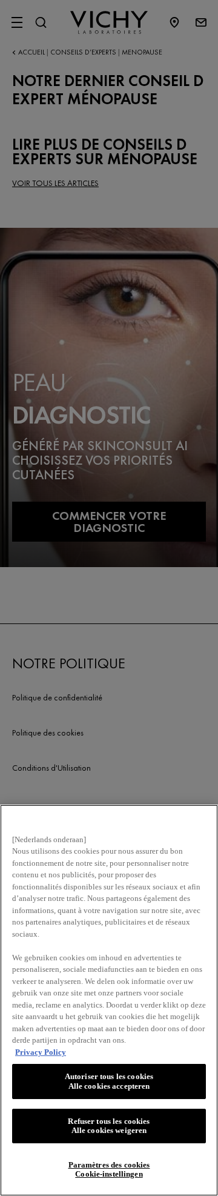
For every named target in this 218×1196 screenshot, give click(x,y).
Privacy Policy (40, 1052)
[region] (109, 1000)
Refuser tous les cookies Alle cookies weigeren (109, 1126)
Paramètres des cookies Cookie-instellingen (109, 1169)
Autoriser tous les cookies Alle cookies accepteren (109, 1081)
